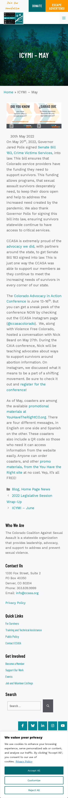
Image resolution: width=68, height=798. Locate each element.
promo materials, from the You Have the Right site (34, 467)
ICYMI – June (23, 508)
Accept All (34, 770)
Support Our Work (14, 670)
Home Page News (35, 489)
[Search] (48, 706)
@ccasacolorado (21, 323)
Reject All (34, 790)
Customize (34, 780)
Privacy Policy (24, 761)
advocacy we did (20, 246)
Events (9, 676)
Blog (15, 489)
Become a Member (14, 663)
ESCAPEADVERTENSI (56, 6)
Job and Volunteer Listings (19, 683)
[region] (34, 764)
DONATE (37, 6)
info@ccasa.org (27, 593)
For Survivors (12, 623)
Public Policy (12, 636)
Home (8, 92)
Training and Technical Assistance (23, 630)
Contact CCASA (13, 643)
